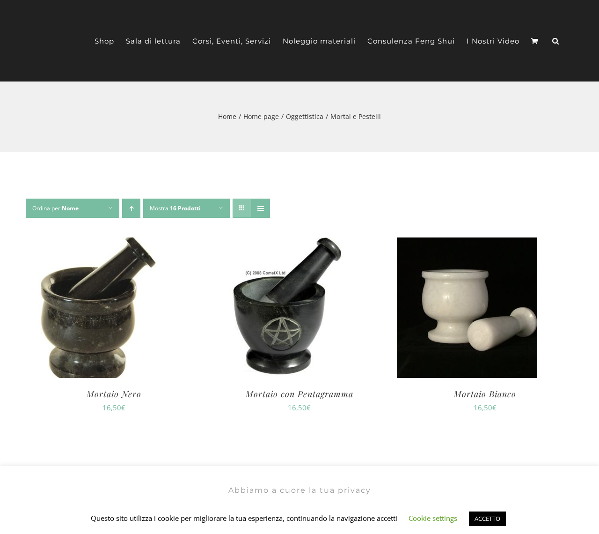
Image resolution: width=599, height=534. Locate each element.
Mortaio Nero (114, 394)
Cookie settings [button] (433, 518)
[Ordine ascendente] (131, 208)
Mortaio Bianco (485, 394)
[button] (555, 41)
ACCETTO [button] (487, 518)
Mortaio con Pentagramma (299, 394)
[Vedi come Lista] (260, 208)
